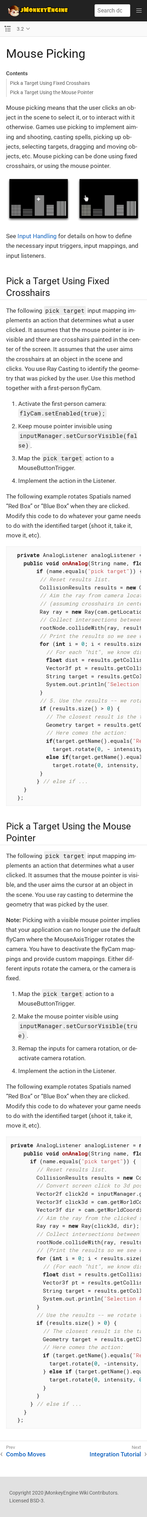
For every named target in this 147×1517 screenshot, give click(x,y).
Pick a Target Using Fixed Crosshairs (50, 83)
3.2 (20, 29)
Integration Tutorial (115, 1454)
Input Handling (37, 236)
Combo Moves (26, 1454)
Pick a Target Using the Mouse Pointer (51, 92)
